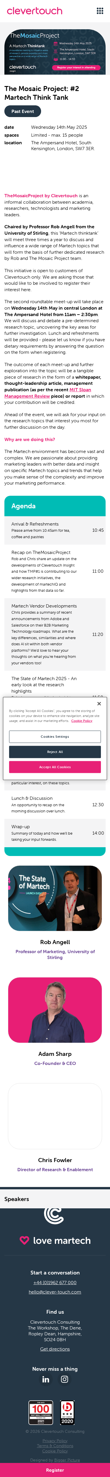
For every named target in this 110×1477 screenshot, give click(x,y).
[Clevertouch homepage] (41, 10)
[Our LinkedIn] (46, 1379)
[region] (55, 738)
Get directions (55, 1349)
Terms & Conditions (55, 1445)
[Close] (99, 703)
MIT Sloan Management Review (47, 393)
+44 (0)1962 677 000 (55, 1282)
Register (55, 1470)
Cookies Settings (55, 736)
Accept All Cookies (55, 767)
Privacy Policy (55, 1440)
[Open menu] (100, 11)
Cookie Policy (55, 1451)
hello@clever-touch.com (55, 1292)
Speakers (16, 1198)
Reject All (55, 751)
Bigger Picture (67, 1460)
